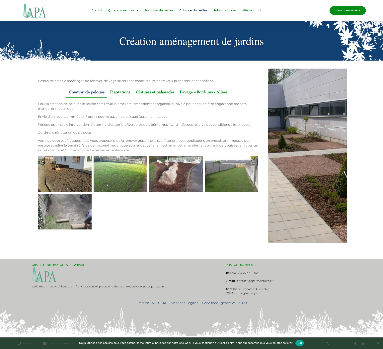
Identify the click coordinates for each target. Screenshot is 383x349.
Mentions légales (183, 303)
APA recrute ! (251, 10)
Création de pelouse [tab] (87, 92)
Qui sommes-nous (121, 10)
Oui (299, 342)
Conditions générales (219, 303)
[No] (378, 343)
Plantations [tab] (120, 92)
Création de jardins (193, 10)
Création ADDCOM (151, 303)
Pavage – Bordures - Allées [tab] (203, 92)
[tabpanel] (148, 163)
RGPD (242, 303)
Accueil (97, 10)
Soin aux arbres (224, 10)
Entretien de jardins (159, 10)
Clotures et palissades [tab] (155, 92)
